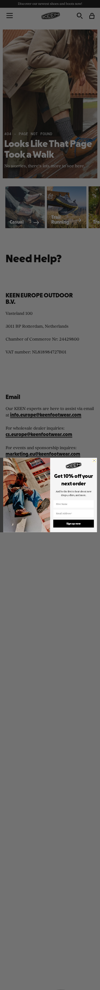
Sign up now (73, 523)
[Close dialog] (94, 460)
